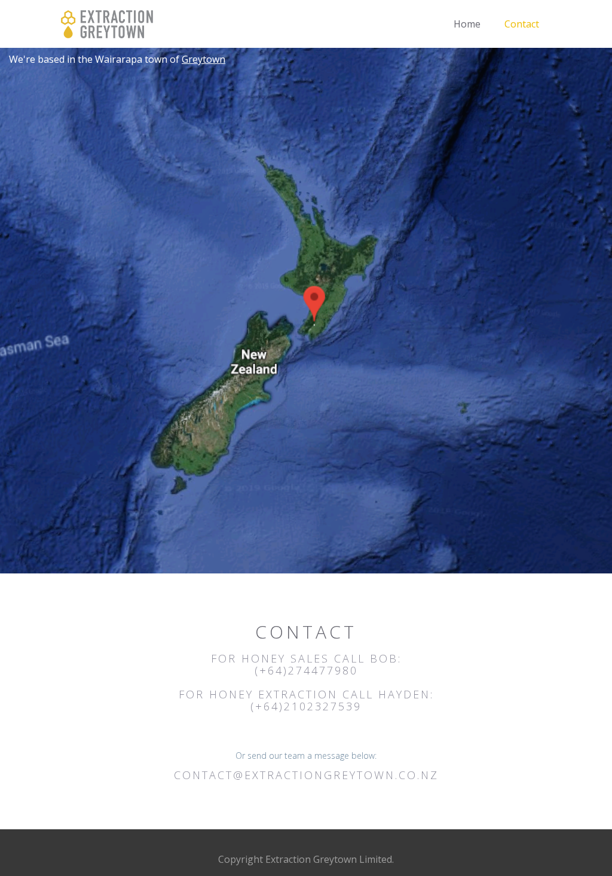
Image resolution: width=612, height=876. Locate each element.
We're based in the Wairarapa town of (117, 59)
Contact (521, 23)
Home (467, 23)
